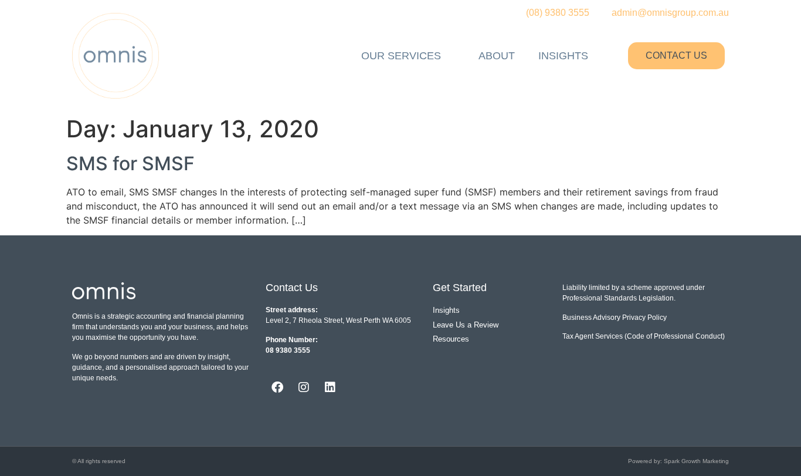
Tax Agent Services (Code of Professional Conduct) (643, 336)
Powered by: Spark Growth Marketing (678, 461)
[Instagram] (303, 387)
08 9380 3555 (288, 350)
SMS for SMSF (130, 163)
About (496, 56)
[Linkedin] (330, 387)
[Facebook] (277, 387)
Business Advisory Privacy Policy (614, 317)
